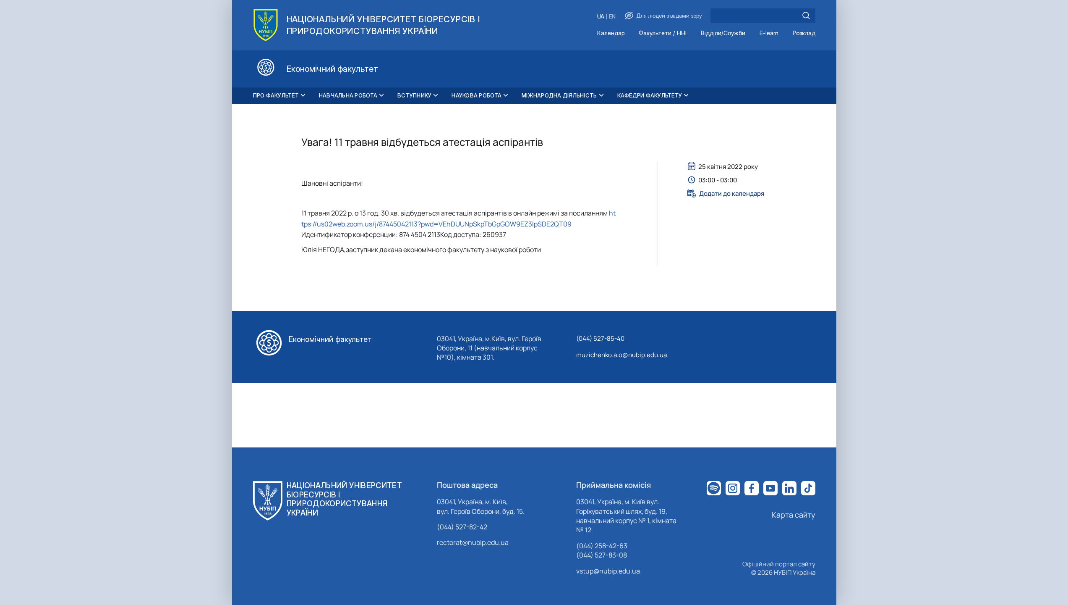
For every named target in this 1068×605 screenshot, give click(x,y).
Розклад (804, 33)
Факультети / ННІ (663, 33)
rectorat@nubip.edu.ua (473, 542)
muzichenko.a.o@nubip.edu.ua (621, 354)
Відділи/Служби (723, 33)
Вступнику (414, 95)
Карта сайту (793, 514)
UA (600, 16)
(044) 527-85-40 (600, 338)
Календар (610, 33)
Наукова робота (476, 95)
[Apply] (806, 15)
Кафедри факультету (649, 95)
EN (612, 16)
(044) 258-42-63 (601, 545)
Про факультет (276, 95)
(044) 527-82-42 (462, 526)
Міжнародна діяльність (559, 95)
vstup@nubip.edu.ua (608, 571)
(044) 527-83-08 (601, 555)
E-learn (769, 33)
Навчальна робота (348, 95)
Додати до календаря (731, 193)
